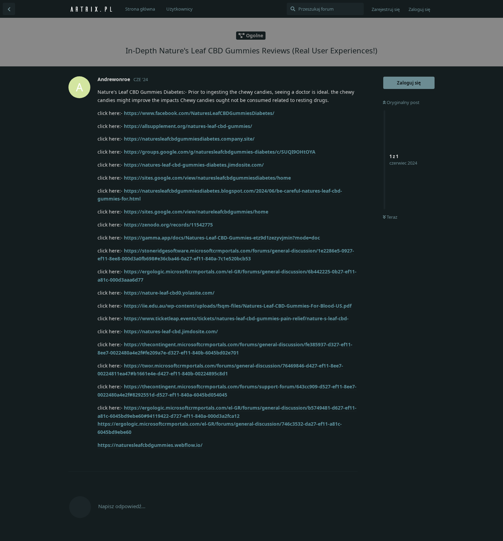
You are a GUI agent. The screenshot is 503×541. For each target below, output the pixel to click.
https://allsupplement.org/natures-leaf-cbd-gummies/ (188, 126)
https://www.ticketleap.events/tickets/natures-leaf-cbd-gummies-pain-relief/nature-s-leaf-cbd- (236, 318)
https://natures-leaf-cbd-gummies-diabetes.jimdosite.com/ (194, 165)
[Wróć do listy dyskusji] (9, 9)
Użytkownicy (179, 9)
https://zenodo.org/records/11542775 (168, 224)
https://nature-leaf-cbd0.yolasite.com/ (169, 292)
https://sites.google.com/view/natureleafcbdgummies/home (196, 211)
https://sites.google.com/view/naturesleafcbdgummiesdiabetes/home (207, 178)
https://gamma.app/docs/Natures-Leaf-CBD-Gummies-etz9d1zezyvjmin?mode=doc (222, 237)
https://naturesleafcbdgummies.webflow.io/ (150, 445)
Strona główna (140, 9)
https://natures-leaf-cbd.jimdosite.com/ (171, 331)
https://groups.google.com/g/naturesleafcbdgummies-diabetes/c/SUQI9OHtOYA (219, 152)
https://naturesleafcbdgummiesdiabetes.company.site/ (189, 139)
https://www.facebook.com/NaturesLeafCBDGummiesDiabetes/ (199, 113)
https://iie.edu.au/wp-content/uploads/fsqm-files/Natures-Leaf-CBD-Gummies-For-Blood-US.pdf (237, 305)
